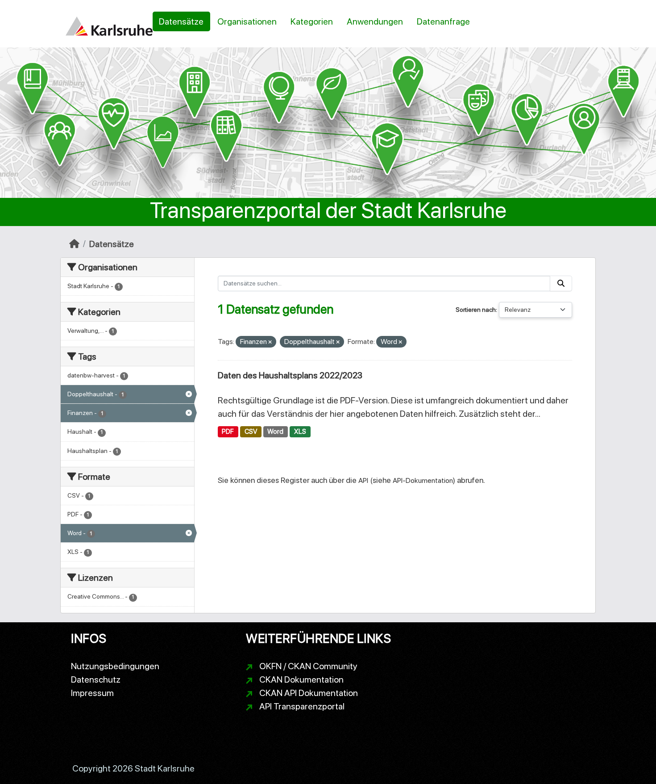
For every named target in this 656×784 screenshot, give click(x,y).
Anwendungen (375, 21)
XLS (300, 432)
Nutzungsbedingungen (115, 666)
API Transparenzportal (302, 706)
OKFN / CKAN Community (308, 666)
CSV (251, 432)
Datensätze (181, 21)
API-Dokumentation (423, 480)
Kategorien (312, 21)
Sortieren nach (476, 309)
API (363, 480)
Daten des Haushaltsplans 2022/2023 (290, 375)
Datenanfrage (443, 21)
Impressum (92, 693)
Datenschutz (95, 679)
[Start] (74, 244)
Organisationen (247, 21)
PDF (228, 432)
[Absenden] (561, 283)
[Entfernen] (270, 342)
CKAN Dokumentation (301, 679)
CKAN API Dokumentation (308, 693)
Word (275, 432)
